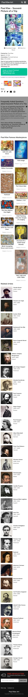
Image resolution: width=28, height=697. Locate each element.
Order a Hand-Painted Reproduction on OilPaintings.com (11, 71)
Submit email (23, 680)
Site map (3, 688)
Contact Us (11, 688)
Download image (11, 48)
